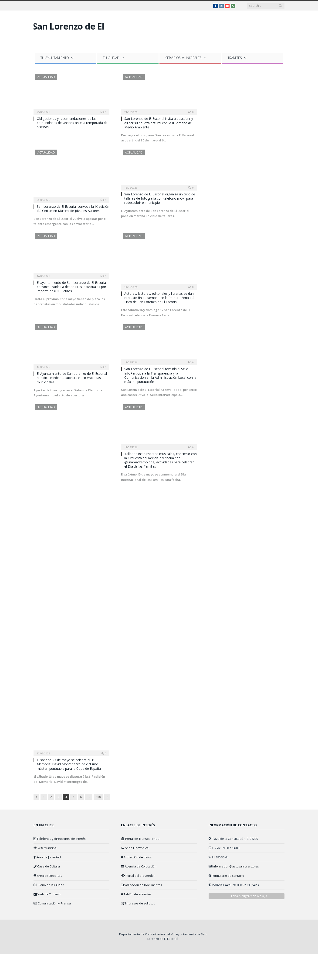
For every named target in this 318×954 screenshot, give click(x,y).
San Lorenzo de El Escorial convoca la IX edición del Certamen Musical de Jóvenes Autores (73, 208)
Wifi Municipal (47, 848)
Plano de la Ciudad (50, 885)
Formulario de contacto (228, 876)
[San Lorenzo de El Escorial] (73, 41)
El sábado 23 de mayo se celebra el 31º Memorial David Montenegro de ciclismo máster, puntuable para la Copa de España (69, 764)
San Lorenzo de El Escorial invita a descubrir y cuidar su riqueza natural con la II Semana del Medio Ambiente (158, 122)
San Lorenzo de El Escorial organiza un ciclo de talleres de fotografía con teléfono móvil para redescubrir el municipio (159, 198)
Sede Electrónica (136, 848)
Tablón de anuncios (137, 894)
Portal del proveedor (140, 876)
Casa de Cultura (48, 866)
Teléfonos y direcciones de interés (61, 839)
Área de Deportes (49, 876)
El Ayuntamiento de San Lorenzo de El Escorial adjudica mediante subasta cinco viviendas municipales (72, 377)
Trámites (235, 58)
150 (98, 797)
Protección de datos (137, 857)
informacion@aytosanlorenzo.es (235, 866)
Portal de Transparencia (142, 839)
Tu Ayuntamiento (55, 58)
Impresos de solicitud (140, 903)
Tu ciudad (111, 58)
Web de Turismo (49, 894)
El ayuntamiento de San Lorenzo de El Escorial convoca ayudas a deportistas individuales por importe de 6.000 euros (72, 286)
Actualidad (46, 77)
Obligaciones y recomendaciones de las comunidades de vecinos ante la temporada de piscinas (72, 122)
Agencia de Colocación (140, 866)
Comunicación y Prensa (54, 903)
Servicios (183, 58)
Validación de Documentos (143, 885)
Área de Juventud (48, 857)
